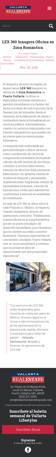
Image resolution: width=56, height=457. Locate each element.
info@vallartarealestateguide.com (31, 400)
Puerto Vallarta (49, 58)
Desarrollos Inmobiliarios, (21, 58)
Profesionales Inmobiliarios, (37, 58)
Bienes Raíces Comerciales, (7, 60)
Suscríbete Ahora (28, 429)
